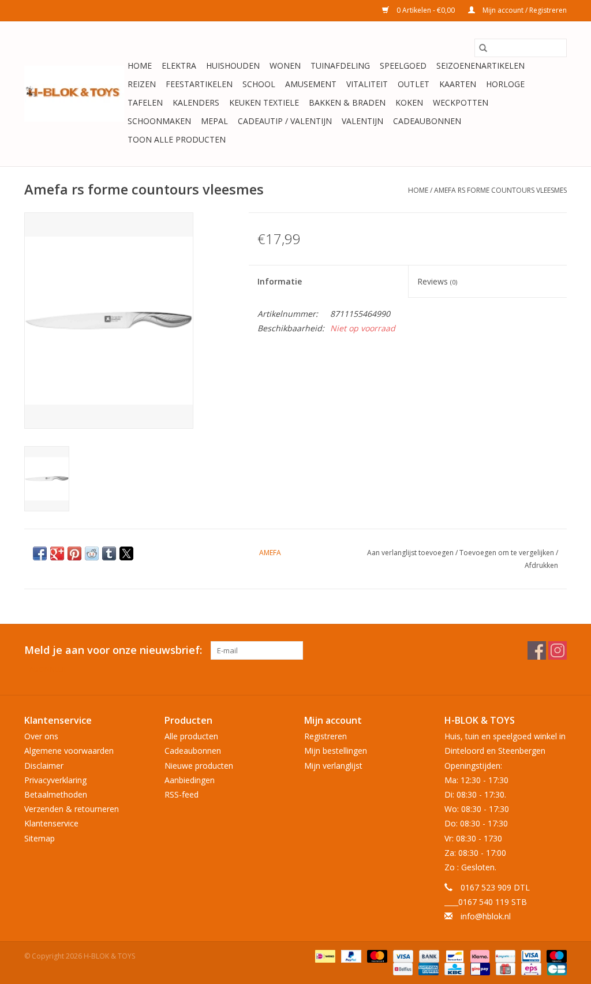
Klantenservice (51, 823)
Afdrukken (541, 565)
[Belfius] (401, 968)
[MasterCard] (376, 955)
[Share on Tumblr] (109, 553)
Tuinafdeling (340, 65)
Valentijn (362, 120)
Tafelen (145, 102)
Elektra (179, 65)
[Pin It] (74, 553)
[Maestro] (555, 955)
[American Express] (427, 968)
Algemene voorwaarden (69, 750)
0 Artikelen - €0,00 (426, 10)
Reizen (142, 83)
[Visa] (402, 955)
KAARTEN (457, 83)
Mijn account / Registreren (524, 10)
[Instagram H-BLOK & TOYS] (557, 650)
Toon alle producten (177, 139)
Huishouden (233, 65)
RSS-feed (181, 794)
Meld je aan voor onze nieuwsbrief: (113, 650)
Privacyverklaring (55, 780)
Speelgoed (403, 65)
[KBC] (453, 968)
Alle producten (191, 736)
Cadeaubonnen (427, 120)
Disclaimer (43, 765)
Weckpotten (460, 102)
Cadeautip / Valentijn (285, 120)
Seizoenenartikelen (480, 65)
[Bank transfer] (428, 955)
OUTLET (413, 83)
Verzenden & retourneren (71, 808)
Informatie (279, 281)
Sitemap (39, 838)
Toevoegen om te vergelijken (507, 553)
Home (140, 65)
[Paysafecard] (504, 955)
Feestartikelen (199, 83)
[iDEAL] (323, 955)
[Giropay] (479, 968)
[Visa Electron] (530, 955)
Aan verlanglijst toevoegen (411, 553)
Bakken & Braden (347, 102)
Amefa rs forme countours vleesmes (500, 190)
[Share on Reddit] (92, 553)
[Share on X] (126, 553)
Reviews (437, 281)
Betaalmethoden (55, 794)
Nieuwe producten (198, 765)
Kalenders (196, 102)
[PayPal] (350, 955)
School (258, 83)
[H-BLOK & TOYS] (74, 94)
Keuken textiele (264, 102)
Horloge (505, 83)
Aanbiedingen (189, 780)
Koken (409, 102)
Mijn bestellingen (335, 750)
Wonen (285, 65)
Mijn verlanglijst (333, 765)
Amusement (310, 83)
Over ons (41, 736)
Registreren (325, 736)
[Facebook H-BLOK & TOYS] (537, 650)
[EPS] (530, 968)
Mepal (214, 120)
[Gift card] (504, 968)
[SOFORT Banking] (478, 955)
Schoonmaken (159, 120)
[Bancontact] (453, 955)
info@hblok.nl (486, 916)
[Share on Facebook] (40, 553)
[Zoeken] (483, 48)
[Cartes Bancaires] (555, 968)
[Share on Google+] (57, 553)
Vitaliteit (367, 83)
